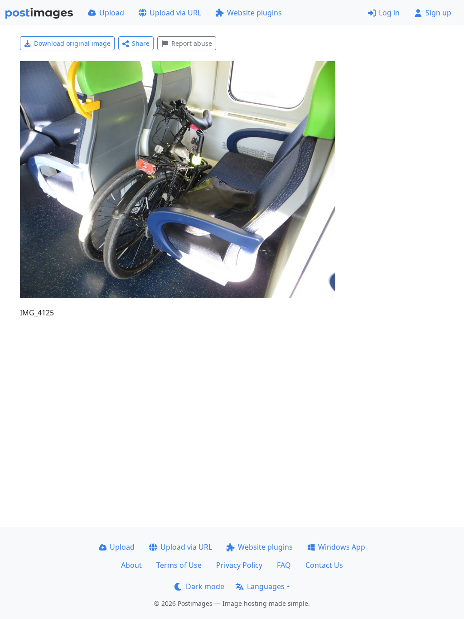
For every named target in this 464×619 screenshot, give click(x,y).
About (131, 565)
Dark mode (205, 586)
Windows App (341, 547)
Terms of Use (179, 565)
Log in (389, 13)
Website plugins (254, 13)
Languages (266, 586)
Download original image (72, 43)
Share (141, 43)
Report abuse (191, 43)
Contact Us (324, 565)
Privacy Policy (239, 565)
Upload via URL (175, 13)
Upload (111, 13)
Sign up (438, 13)
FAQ (284, 565)
